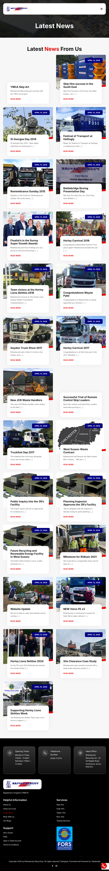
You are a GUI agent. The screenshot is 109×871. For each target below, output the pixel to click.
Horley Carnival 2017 (76, 347)
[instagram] (56, 866)
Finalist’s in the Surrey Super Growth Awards (24, 242)
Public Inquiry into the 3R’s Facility (27, 503)
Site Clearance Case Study (80, 661)
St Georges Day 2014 (23, 139)
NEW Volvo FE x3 (74, 609)
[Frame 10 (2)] (22, 780)
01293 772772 (56, 758)
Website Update (20, 609)
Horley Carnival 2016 (76, 240)
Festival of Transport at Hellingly (77, 138)
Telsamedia (95, 861)
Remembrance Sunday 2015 (27, 191)
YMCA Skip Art (19, 86)
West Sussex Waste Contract (75, 451)
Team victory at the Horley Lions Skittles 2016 (26, 291)
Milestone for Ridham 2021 (80, 556)
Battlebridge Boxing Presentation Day (75, 190)
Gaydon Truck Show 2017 (26, 347)
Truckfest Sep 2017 (22, 452)
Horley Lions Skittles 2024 (27, 661)
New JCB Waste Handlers (26, 400)
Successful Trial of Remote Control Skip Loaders (80, 399)
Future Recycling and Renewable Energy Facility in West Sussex (26, 553)
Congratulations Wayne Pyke (78, 294)
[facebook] (52, 866)
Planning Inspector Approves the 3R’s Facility (79, 503)
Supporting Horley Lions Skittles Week (25, 712)
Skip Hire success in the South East (78, 85)
